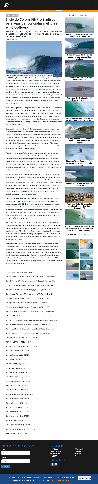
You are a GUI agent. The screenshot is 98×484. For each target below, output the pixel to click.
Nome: (3, 449)
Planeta (53, 456)
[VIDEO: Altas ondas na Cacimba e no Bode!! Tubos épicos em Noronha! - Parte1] (86, 265)
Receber (5, 466)
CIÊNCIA (78, 451)
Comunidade (55, 454)
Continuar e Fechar (84, 478)
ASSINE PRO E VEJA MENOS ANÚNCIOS (49, 11)
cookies (18, 478)
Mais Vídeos (84, 15)
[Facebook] (52, 464)
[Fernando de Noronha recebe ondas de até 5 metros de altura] (86, 275)
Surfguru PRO (55, 451)
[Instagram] (56, 464)
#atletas (15, 15)
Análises (78, 454)
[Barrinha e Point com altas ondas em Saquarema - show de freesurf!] (72, 254)
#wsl (8, 15)
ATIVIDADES (79, 449)
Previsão (54, 449)
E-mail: (3, 457)
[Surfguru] (7, 5)
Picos (77, 456)
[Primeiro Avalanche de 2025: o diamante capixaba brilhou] (86, 254)
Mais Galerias (84, 235)
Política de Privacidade (60, 480)
